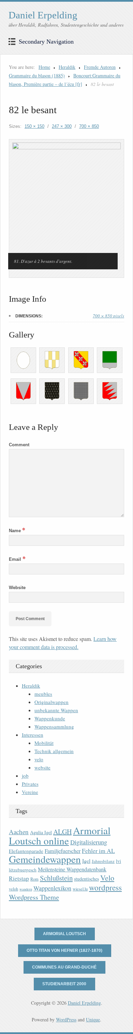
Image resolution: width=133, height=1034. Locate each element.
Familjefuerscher (62, 851)
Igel (86, 860)
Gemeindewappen (45, 859)
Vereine (30, 792)
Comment (19, 444)
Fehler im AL (98, 850)
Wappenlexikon (52, 888)
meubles (43, 693)
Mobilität (44, 742)
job (25, 775)
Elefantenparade (26, 851)
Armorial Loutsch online (59, 835)
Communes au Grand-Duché (64, 967)
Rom (34, 879)
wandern (25, 889)
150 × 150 (34, 126)
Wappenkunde (49, 718)
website (42, 767)
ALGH (62, 831)
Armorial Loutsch (64, 933)
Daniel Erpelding (43, 15)
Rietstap (19, 878)
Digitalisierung (88, 842)
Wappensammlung (54, 726)
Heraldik (67, 67)
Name (17, 530)
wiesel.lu (80, 889)
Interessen (32, 734)
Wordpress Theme (34, 897)
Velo (107, 878)
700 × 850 (89, 126)
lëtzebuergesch (22, 870)
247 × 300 (62, 126)
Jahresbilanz (103, 861)
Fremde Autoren (100, 67)
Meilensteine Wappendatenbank (72, 869)
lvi (118, 861)
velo (38, 759)
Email (17, 559)
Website (17, 587)
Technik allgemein (54, 751)
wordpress (105, 887)
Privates (30, 783)
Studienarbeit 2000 (64, 983)
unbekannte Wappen (56, 710)
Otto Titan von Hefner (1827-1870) (64, 950)
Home (44, 67)
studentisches (86, 878)
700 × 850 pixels (108, 316)
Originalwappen (51, 702)
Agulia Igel (41, 832)
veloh (13, 889)
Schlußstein (56, 878)
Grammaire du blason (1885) (37, 75)
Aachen (19, 831)
